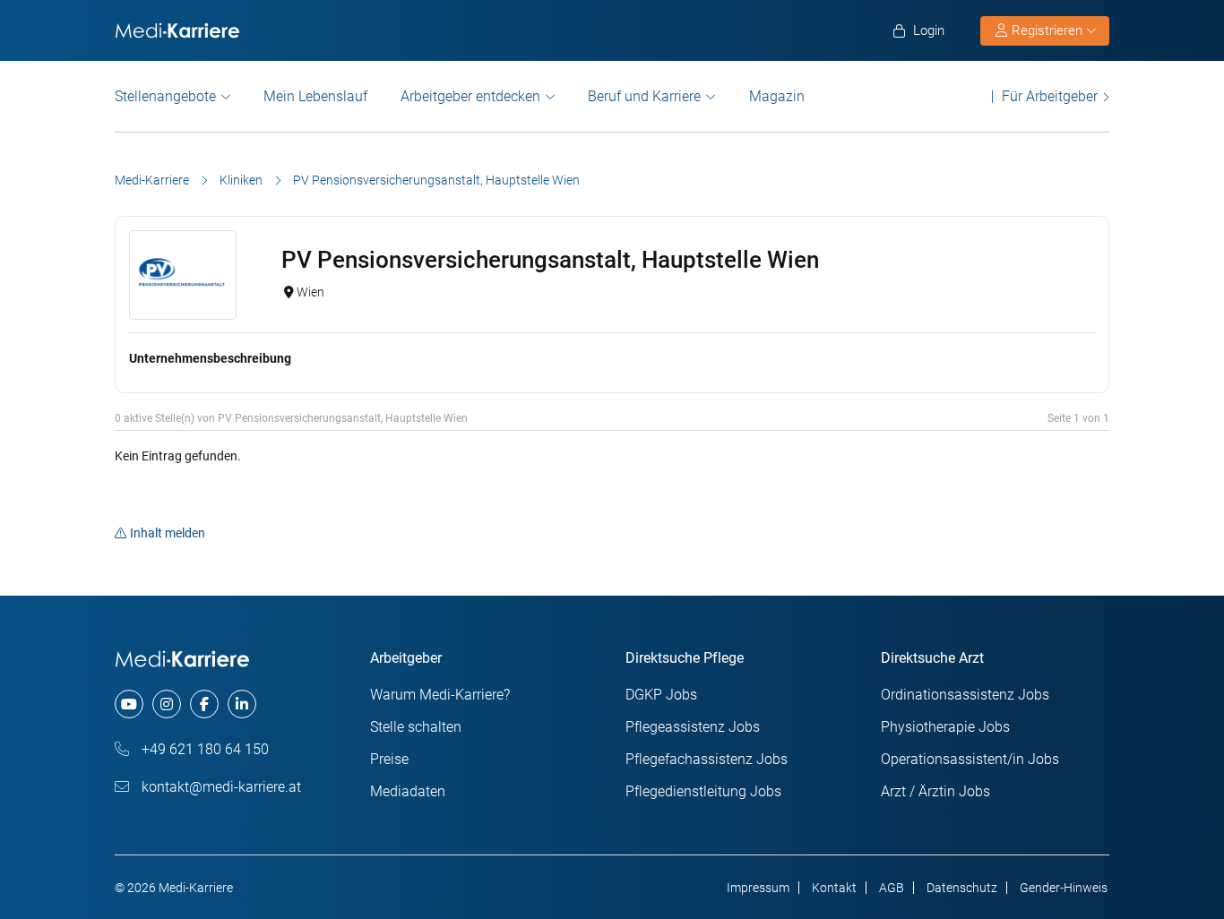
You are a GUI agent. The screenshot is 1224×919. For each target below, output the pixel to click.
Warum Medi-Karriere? (440, 694)
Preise (389, 759)
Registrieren (1047, 30)
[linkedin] (242, 704)
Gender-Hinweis (1064, 887)
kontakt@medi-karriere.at (219, 786)
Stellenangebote (165, 96)
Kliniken (241, 180)
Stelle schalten (415, 726)
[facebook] (204, 704)
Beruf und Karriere (644, 96)
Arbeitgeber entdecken (470, 96)
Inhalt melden (167, 533)
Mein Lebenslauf (315, 96)
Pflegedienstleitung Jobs (703, 791)
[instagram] (166, 704)
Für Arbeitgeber (1050, 96)
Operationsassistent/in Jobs (970, 759)
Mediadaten (407, 791)
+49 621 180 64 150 (203, 749)
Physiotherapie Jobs (945, 726)
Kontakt (834, 887)
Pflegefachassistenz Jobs (706, 759)
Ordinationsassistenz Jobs (965, 694)
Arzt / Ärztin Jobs (935, 791)
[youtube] (129, 704)
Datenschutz (962, 887)
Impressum (758, 887)
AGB (891, 887)
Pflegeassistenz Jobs (692, 726)
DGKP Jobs (661, 694)
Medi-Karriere (152, 180)
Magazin (777, 96)
